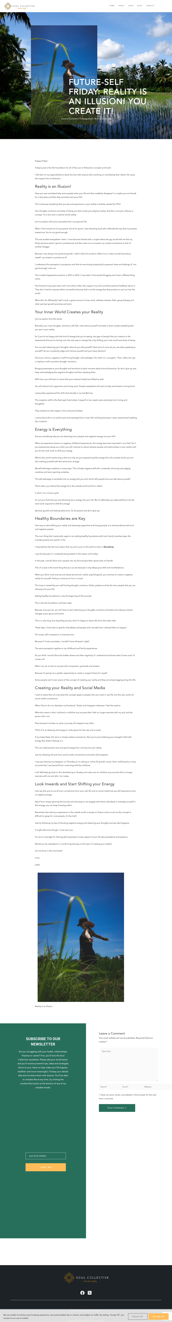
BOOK (131, 5)
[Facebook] (82, 1292)
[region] (86, 1315)
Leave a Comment (69, 118)
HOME (112, 5)
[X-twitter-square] (89, 1292)
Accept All (158, 1316)
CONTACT (150, 5)
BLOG (139, 5)
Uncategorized (86, 118)
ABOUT (122, 5)
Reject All (137, 1316)
